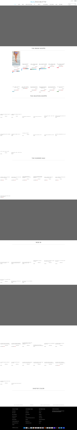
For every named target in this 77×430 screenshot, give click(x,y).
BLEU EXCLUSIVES (14, 419)
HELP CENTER (27, 412)
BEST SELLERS (13, 412)
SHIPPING (27, 419)
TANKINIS (13, 424)
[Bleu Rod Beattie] (38, 1)
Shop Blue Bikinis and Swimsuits (58, 398)
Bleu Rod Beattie (16, 427)
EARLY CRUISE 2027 (14, 414)
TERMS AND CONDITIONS (42, 419)
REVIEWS (40, 412)
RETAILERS (40, 421)
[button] (35, 4)
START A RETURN (28, 414)
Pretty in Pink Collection (45, 398)
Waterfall (32, 398)
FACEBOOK (40, 414)
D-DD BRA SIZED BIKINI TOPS (15, 421)
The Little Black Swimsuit (18, 398)
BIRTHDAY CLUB (27, 421)
